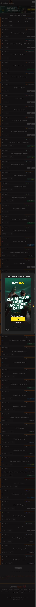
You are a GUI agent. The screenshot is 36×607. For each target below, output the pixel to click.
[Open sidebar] (33, 306)
